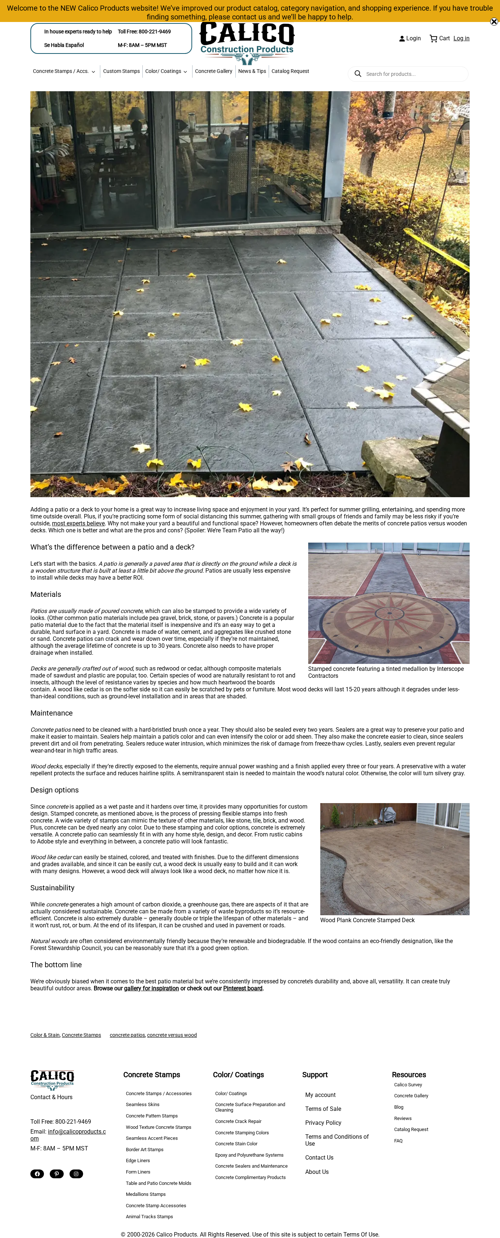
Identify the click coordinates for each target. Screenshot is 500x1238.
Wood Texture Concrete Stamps (158, 1127)
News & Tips (252, 71)
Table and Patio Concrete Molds (158, 1183)
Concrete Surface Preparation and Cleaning (250, 1107)
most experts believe (78, 523)
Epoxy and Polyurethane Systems (249, 1155)
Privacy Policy (323, 1122)
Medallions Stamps (146, 1194)
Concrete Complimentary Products (250, 1177)
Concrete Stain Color (236, 1143)
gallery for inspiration (151, 988)
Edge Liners (138, 1160)
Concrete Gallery (213, 71)
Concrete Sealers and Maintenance (251, 1166)
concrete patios (127, 1035)
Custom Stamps (121, 71)
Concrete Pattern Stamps (152, 1116)
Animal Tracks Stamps (149, 1216)
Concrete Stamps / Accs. (61, 71)
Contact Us (319, 1157)
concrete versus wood (172, 1035)
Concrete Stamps (81, 1035)
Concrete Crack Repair (238, 1121)
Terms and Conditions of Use (337, 1140)
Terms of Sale (323, 1108)
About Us (317, 1171)
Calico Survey (408, 1084)
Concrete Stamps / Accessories (159, 1093)
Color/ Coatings (163, 71)
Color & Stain (45, 1035)
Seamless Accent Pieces (152, 1138)
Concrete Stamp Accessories (156, 1205)
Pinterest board (242, 988)
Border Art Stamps (145, 1149)
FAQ (398, 1140)
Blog (398, 1107)
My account (320, 1094)
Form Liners (138, 1172)
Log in (462, 38)
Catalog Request (290, 71)
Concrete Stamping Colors (242, 1132)
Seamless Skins (143, 1104)
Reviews (403, 1118)
